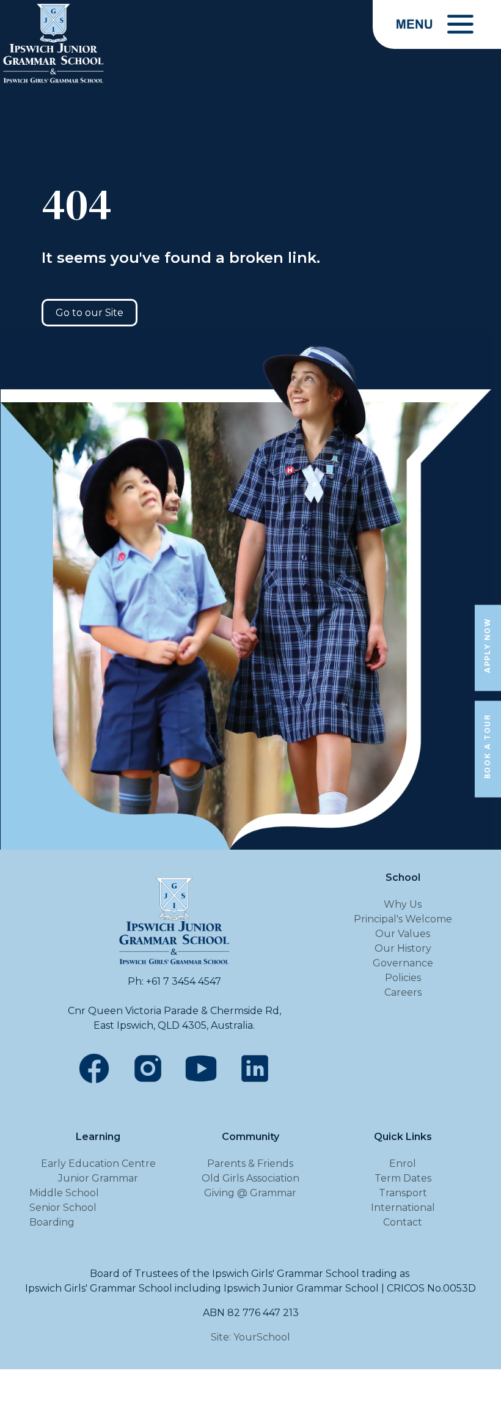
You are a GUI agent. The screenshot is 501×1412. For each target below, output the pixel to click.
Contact (402, 1222)
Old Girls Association (250, 1178)
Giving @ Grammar (250, 1193)
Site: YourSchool (250, 1337)
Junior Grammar (98, 1178)
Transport (403, 1193)
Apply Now (487, 645)
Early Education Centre (98, 1163)
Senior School (63, 1207)
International (403, 1207)
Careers (403, 992)
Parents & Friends (250, 1163)
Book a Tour (487, 747)
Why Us (403, 904)
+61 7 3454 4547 (183, 981)
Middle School (64, 1193)
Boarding (52, 1222)
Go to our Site (89, 312)
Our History (403, 948)
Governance (403, 963)
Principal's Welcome (403, 919)
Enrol (402, 1163)
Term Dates (403, 1178)
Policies (403, 978)
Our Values (402, 933)
